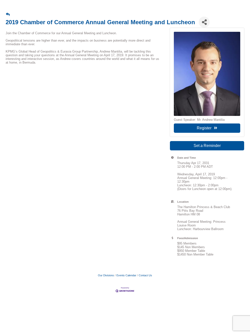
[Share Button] (204, 22)
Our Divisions (106, 275)
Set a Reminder (207, 146)
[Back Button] (8, 14)
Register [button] (204, 128)
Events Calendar (126, 275)
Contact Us (145, 275)
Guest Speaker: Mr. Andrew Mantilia (199, 120)
